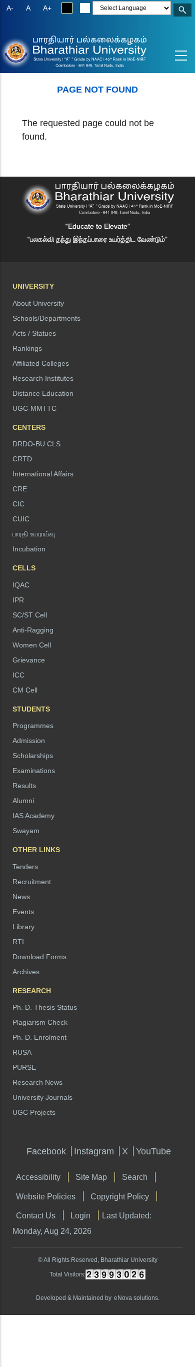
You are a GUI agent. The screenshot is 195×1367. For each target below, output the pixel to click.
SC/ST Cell (29, 615)
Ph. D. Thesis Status (44, 1007)
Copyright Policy (119, 1196)
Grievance (28, 660)
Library (23, 927)
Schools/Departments (46, 318)
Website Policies (46, 1196)
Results (24, 786)
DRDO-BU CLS (36, 444)
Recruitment (31, 882)
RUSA (22, 1052)
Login (80, 1215)
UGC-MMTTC (34, 408)
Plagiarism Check (40, 1022)
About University (38, 303)
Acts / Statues (34, 333)
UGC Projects (34, 1112)
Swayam (26, 831)
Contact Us (36, 1215)
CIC (18, 504)
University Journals (42, 1097)
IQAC (21, 585)
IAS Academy (33, 816)
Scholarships (32, 756)
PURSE (24, 1067)
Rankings (27, 348)
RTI (18, 942)
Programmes (33, 726)
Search (135, 1176)
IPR (18, 600)
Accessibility (38, 1176)
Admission (28, 741)
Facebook (46, 1151)
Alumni (23, 801)
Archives (26, 972)
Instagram (94, 1151)
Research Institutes (43, 378)
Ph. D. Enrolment (39, 1037)
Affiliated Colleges (40, 363)
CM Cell (25, 690)
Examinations (33, 771)
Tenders (25, 867)
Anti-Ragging (33, 630)
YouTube (153, 1151)
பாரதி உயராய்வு (33, 534)
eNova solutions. (137, 1297)
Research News (37, 1082)
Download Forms (39, 957)
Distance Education (43, 393)
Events (23, 912)
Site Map (91, 1176)
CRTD (22, 459)
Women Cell (31, 645)
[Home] (40, 51)
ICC (18, 675)
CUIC (21, 519)
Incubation (29, 549)
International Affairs (43, 474)
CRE (19, 489)
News (21, 897)
